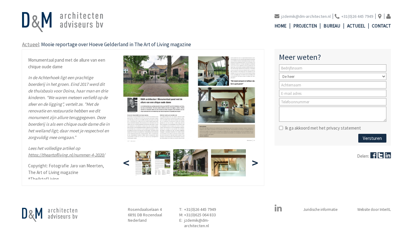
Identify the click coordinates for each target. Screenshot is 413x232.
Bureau (332, 26)
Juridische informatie (320, 209)
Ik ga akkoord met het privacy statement (323, 128)
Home (280, 26)
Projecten (305, 26)
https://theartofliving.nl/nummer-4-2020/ (66, 155)
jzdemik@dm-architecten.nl (196, 223)
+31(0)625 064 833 (200, 215)
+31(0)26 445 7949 (200, 209)
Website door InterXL (374, 209)
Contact (381, 26)
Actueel (356, 26)
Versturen (372, 138)
